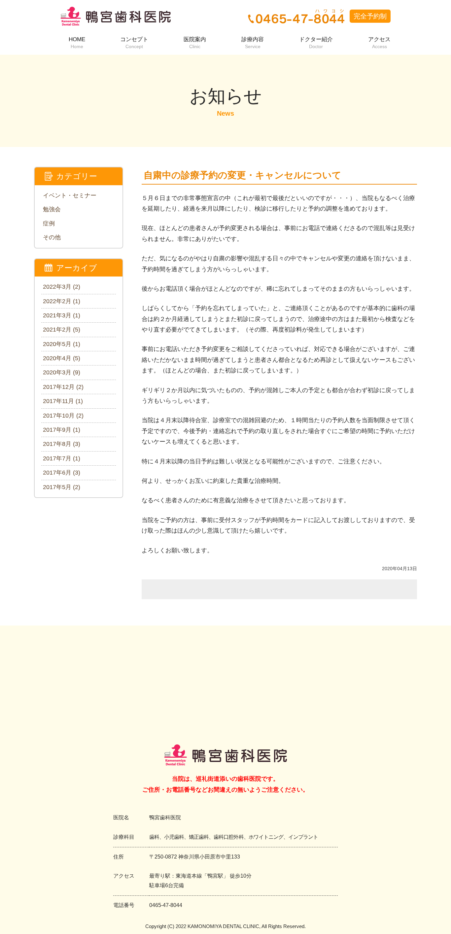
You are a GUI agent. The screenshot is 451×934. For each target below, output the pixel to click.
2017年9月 (61, 429)
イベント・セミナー (69, 195)
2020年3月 (61, 372)
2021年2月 (61, 329)
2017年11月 (63, 401)
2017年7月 (61, 458)
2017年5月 (61, 487)
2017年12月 (63, 387)
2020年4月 (61, 358)
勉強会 (52, 209)
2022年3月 (61, 286)
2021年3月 (61, 315)
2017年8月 (61, 444)
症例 (49, 223)
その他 (52, 237)
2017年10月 (63, 415)
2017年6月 (61, 472)
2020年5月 (61, 344)
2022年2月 (61, 301)
